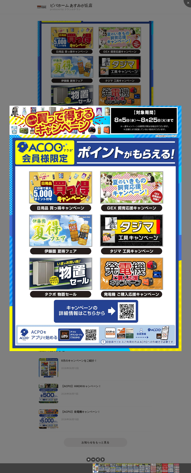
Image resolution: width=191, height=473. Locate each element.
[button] (88, 459)
